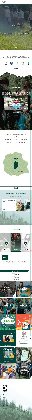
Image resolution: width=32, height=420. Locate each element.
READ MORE (4, 209)
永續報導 (4, 397)
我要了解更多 (16, 279)
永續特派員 (4, 400)
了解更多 (16, 115)
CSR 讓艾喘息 (5, 408)
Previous (15, 68)
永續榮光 (4, 394)
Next (17, 68)
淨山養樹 (4, 395)
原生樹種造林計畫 (15, 45)
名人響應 (4, 398)
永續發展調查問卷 (5, 405)
